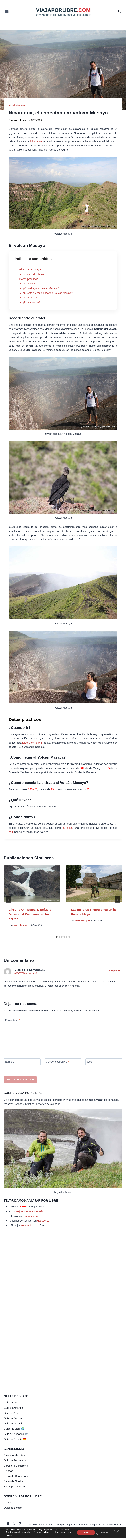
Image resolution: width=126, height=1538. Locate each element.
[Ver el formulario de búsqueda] (119, 11)
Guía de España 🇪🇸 (15, 1439)
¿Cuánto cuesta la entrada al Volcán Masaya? (48, 293)
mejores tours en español (30, 1211)
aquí (11, 832)
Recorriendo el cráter (34, 274)
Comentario (12, 1020)
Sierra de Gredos (13, 1481)
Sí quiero (86, 1532)
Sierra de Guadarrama (16, 1476)
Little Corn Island (32, 742)
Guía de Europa (13, 1418)
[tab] (57, 937)
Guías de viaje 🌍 (14, 1428)
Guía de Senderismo (15, 1460)
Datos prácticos (28, 279)
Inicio (11, 105)
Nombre (10, 1061)
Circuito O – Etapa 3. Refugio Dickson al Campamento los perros (30, 914)
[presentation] (32, 883)
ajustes (9, 1535)
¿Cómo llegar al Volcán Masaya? (41, 288)
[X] (14, 1523)
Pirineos (8, 1471)
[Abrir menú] (7, 11)
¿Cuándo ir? (29, 283)
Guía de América (13, 1407)
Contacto (9, 1502)
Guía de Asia (11, 1413)
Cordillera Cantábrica (16, 1465)
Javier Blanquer (20, 120)
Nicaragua (21, 105)
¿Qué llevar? (30, 297)
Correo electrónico (57, 1061)
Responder (114, 970)
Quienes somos (13, 1507)
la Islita (67, 827)
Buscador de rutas (14, 1455)
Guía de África (12, 1402)
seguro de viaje (29, 1225)
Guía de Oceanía (13, 1423)
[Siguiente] (117, 899)
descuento (43, 1220)
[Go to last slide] (8, 899)
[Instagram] (20, 1523)
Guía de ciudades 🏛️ (16, 1434)
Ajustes (104, 1532)
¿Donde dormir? (31, 302)
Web (89, 1061)
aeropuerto (31, 1216)
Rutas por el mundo (15, 1486)
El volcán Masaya (30, 269)
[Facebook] (8, 1523)
